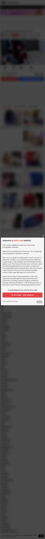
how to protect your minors (10, 301)
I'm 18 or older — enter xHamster (22, 295)
